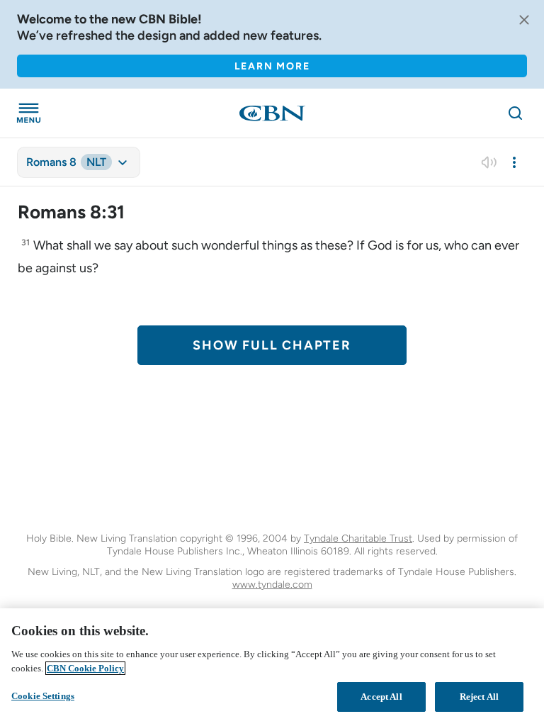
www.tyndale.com (272, 585)
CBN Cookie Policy (85, 668)
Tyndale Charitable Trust (358, 538)
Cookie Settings (42, 696)
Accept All (381, 696)
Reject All (479, 696)
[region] (272, 667)
